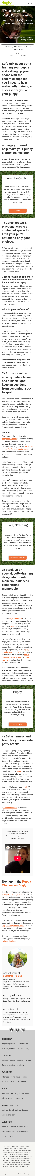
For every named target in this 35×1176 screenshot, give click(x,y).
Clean (21, 1094)
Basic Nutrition (22, 1044)
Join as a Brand (8, 1110)
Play (16, 1094)
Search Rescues (8, 1132)
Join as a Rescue (21, 1110)
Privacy (11, 1136)
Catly (23, 1098)
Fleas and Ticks (8, 1082)
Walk (27, 1094)
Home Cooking (23, 1048)
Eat (12, 1094)
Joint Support (21, 1082)
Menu (30, 3)
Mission (5, 1127)
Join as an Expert (8, 1115)
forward (23, 56)
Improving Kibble (8, 1044)
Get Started (17, 211)
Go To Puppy (17, 724)
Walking (28, 1060)
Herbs (24, 1077)
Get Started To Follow (17, 558)
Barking (5, 1065)
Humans (17, 1098)
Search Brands (22, 1127)
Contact (13, 1127)
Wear (10, 1098)
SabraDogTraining (26, 37)
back (11, 56)
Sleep (4, 1098)
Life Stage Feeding (9, 1048)
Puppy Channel (28, 23)
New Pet (5, 1060)
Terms (4, 1136)
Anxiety (12, 1065)
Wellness (5, 1094)
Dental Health (15, 1077)
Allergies (5, 1077)
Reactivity (20, 1065)
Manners (20, 1060)
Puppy (12, 1060)
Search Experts (22, 1132)
